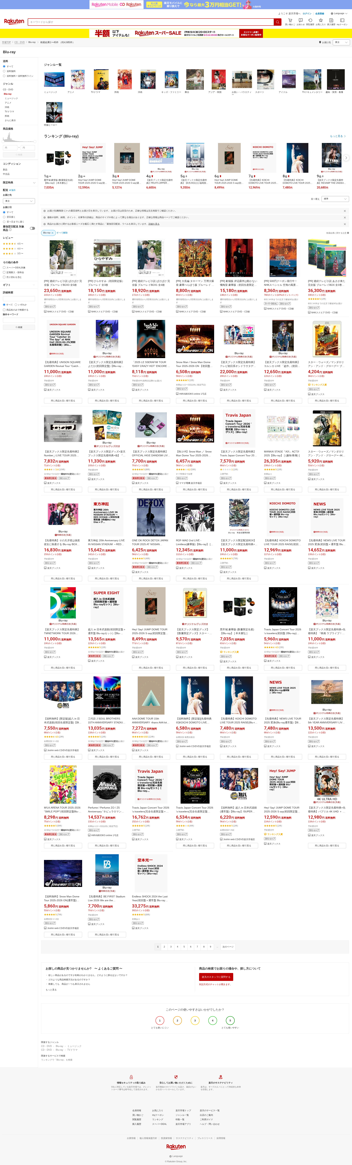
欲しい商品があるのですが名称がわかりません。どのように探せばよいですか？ (88, 975)
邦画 (116, 92)
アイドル (283, 92)
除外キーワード (10, 314)
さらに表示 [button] (10, 120)
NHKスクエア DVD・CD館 (60, 312)
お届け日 (7, 207)
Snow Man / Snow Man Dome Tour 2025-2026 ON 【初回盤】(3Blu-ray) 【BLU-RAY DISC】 (194, 366)
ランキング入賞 (319, 384)
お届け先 (7, 195)
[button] (339, 14)
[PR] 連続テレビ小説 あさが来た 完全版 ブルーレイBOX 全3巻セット (326, 285)
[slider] (3, 141)
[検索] (277, 22)
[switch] (32, 228)
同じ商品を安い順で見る (63, 400)
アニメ (70, 92)
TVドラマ (95, 92)
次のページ (228, 946)
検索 (20, 154)
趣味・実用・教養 (334, 92)
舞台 (187, 92)
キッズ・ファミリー (171, 92)
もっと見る (51, 989)
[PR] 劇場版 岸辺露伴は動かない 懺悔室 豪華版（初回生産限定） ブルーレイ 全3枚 (238, 285)
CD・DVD (19, 42)
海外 (13, 190)
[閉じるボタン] (345, 211)
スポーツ (259, 92)
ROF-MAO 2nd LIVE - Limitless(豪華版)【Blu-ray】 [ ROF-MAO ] (193, 544)
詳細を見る (154, 224)
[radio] (4, 66)
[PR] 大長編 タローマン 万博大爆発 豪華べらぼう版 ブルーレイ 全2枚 (195, 285)
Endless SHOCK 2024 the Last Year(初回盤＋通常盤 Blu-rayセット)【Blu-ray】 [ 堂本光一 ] (150, 900)
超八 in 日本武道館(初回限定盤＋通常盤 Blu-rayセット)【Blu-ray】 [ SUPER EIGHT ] (107, 633)
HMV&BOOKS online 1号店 (192, 394)
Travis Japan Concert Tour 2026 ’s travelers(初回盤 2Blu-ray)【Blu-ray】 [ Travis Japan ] (282, 633)
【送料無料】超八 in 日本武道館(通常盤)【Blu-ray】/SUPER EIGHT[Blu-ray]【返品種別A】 (238, 811)
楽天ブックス (53, 390)
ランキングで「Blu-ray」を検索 (56, 1060)
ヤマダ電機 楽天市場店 (190, 483)
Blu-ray (59, 1046)
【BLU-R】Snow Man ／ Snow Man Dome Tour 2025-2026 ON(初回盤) (194, 455)
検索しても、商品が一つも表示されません (69, 984)
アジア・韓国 (214, 92)
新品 (5, 169)
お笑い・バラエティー (242, 93)
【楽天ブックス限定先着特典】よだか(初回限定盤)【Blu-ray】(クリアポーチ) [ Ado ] (106, 366)
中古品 (6, 174)
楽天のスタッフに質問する (216, 977)
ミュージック (50, 92)
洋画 (140, 92)
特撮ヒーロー (50, 125)
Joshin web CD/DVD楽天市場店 (63, 750)
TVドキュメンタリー (312, 92)
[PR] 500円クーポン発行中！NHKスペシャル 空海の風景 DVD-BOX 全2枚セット (280, 285)
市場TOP (6, 42)
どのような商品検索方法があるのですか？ (69, 979)
